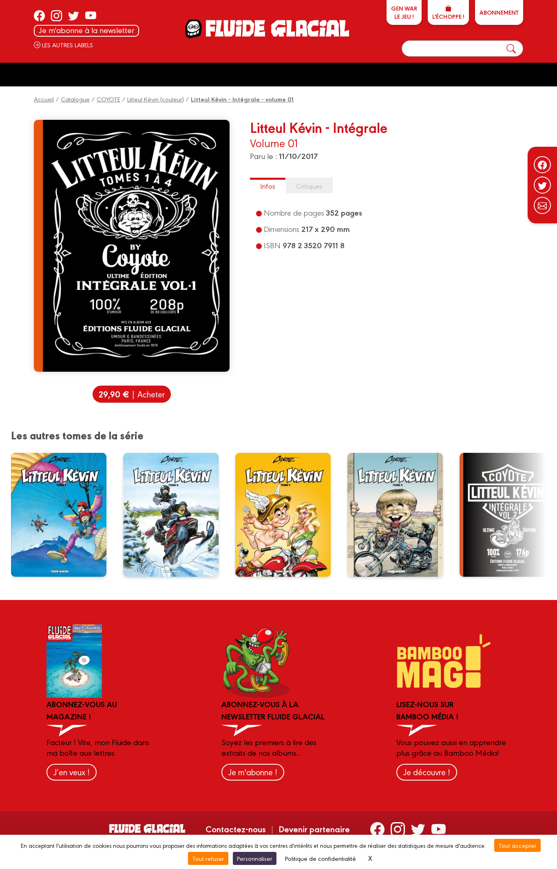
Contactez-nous (236, 829)
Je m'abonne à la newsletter (86, 30)
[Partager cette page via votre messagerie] (542, 205)
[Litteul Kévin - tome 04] (400, 515)
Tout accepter (517, 845)
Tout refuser (208, 858)
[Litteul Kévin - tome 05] (288, 515)
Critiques (309, 185)
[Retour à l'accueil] (276, 28)
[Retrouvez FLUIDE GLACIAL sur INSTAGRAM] (56, 15)
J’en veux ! (71, 771)
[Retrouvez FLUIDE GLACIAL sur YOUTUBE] (90, 15)
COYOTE (108, 99)
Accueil (44, 99)
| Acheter (132, 394)
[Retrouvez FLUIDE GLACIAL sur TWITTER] (73, 15)
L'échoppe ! (448, 16)
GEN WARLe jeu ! (404, 12)
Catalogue (75, 99)
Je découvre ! (426, 771)
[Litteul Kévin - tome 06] (176, 515)
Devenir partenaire (314, 829)
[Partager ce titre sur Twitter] (542, 185)
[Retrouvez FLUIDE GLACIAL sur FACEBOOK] (39, 15)
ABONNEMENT (499, 12)
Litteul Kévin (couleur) (155, 99)
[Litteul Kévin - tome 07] (64, 515)
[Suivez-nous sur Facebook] (542, 164)
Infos (267, 185)
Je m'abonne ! (252, 771)
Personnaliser (254, 858)
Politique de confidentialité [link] (320, 858)
